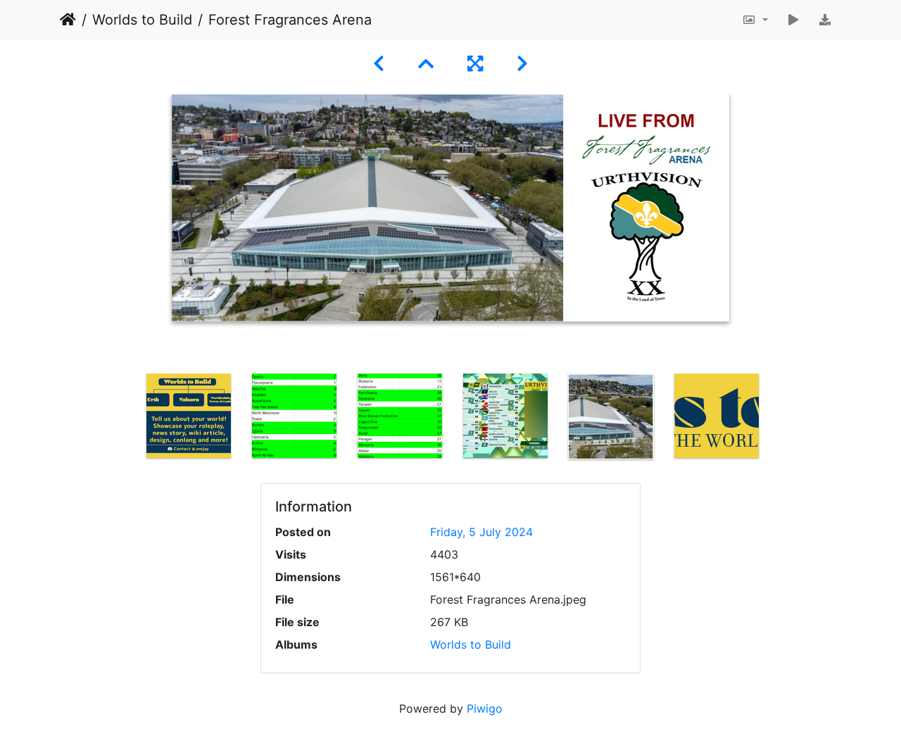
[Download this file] (825, 20)
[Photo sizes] (755, 20)
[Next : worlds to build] (522, 64)
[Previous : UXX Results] (378, 64)
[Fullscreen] (475, 64)
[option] (188, 416)
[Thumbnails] (425, 64)
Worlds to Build (142, 19)
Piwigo (485, 708)
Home (68, 19)
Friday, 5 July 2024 (481, 532)
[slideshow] (793, 20)
